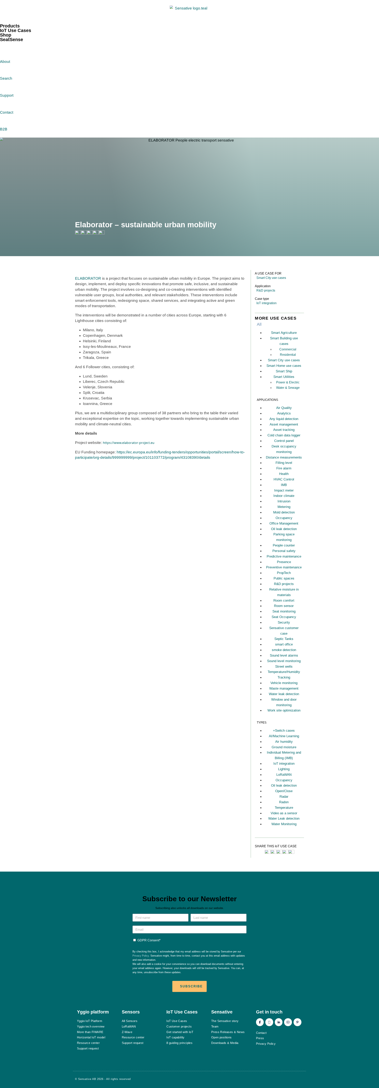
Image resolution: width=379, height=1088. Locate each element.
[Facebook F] (260, 1022)
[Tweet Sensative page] (78, 233)
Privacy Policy (140, 955)
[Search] (5, 69)
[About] (5, 52)
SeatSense (11, 39)
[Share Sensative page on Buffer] (102, 233)
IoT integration (266, 303)
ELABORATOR (88, 278)
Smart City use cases (271, 277)
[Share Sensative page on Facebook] (84, 233)
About (5, 61)
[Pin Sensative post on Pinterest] (279, 852)
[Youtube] (288, 1022)
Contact (6, 112)
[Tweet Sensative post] (268, 852)
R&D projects (265, 290)
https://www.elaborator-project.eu (128, 443)
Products (10, 25)
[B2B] (5, 120)
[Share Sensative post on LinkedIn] (285, 852)
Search (6, 78)
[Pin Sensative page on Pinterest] (90, 233)
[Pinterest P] (297, 1022)
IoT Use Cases (15, 30)
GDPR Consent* (148, 940)
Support (6, 95)
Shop (5, 35)
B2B (3, 129)
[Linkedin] (279, 1022)
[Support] (5, 86)
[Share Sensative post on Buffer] (291, 852)
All (259, 324)
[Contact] (5, 103)
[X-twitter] (269, 1022)
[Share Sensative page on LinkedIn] (96, 233)
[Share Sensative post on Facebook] (274, 852)
